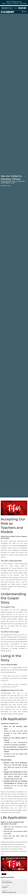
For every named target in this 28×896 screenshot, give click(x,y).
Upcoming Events (7, 877)
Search (15, 8)
